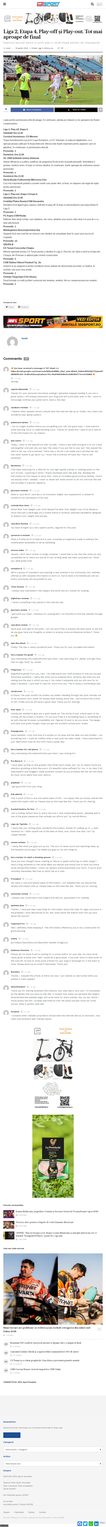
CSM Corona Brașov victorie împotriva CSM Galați (35, 1369)
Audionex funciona (20, 950)
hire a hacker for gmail (22, 655)
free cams (16, 709)
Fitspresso (16, 670)
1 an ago (27, 972)
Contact (42, 1512)
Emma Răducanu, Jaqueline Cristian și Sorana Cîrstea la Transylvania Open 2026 (57, 1211)
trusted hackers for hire (22, 809)
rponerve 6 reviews (20, 535)
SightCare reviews (20, 598)
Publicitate (19, 1512)
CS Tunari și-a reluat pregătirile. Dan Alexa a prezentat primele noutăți (44, 1360)
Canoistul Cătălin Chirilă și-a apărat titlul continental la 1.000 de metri (44, 1352)
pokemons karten (19, 422)
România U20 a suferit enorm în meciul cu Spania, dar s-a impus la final (45, 1343)
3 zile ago (22, 1226)
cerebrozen (16, 691)
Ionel (8, 48)
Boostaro (15, 972)
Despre (6, 1512)
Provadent (16, 879)
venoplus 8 (16, 568)
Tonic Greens (17, 587)
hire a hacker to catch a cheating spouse (31, 857)
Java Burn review (19, 625)
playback (15, 782)
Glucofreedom (18, 987)
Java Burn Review (19, 524)
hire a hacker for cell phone (24, 749)
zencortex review (19, 894)
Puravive (15, 1012)
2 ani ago (17, 378)
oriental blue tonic (20, 505)
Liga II (40, 48)
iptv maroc (16, 441)
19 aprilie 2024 (21, 48)
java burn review (19, 610)
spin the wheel (18, 643)
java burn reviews (19, 490)
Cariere (31, 1512)
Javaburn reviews (19, 407)
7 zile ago (22, 1239)
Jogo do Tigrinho (19, 824)
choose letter (17, 550)
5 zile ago (22, 1215)
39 (61, 48)
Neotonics (16, 465)
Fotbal (34, 48)
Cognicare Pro (18, 924)
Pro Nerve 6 (16, 761)
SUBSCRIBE (12, 1435)
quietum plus (17, 905)
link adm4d (16, 794)
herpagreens (17, 731)
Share (102, 1522)
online (14, 939)
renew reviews (18, 842)
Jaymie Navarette (19, 389)
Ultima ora (48, 48)
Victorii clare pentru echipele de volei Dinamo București (44, 1222)
